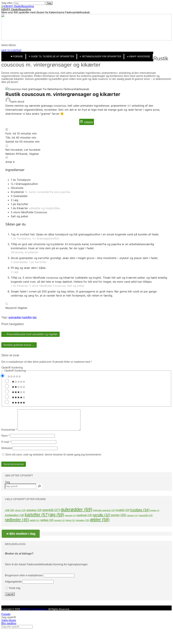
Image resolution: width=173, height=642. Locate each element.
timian (70, 520)
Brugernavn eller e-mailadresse (24, 575)
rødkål (35, 520)
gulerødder (15, 317)
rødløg (47, 520)
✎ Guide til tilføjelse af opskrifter (51, 56)
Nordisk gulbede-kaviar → (19, 344)
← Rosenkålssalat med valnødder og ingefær (30, 334)
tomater (82, 520)
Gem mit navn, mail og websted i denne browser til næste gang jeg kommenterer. (53, 454)
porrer (118, 515)
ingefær (154, 510)
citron (20, 510)
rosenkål (146, 515)
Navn (5, 435)
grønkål (51, 510)
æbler (99, 519)
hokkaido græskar (104, 510)
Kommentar (9, 429)
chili (9, 510)
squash (59, 520)
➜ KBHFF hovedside (138, 56)
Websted (6, 448)
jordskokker (14, 515)
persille (101, 515)
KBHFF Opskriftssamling (16, 9)
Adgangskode (13, 581)
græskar (34, 510)
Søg (7, 482)
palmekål (70, 515)
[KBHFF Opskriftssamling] (17, 6)
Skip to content (11, 50)
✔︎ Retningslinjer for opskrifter (100, 56)
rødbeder (17, 519)
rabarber (132, 515)
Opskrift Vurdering (12, 367)
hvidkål (123, 510)
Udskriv (88, 121)
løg (34, 317)
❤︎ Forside (17, 56)
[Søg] (39, 486)
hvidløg (140, 510)
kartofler (27, 317)
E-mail (6, 441)
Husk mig (14, 588)
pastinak (84, 515)
